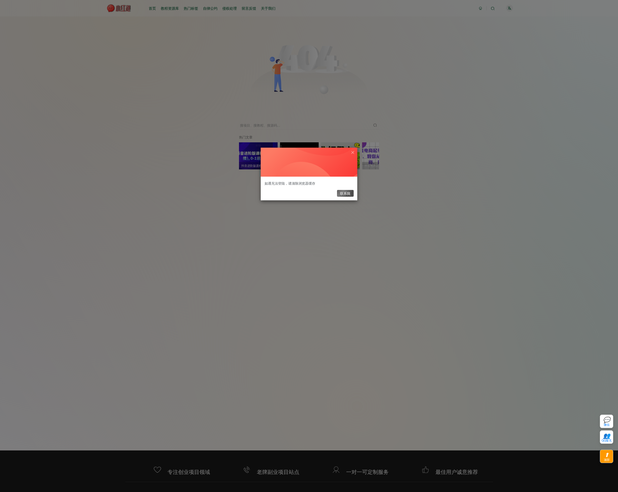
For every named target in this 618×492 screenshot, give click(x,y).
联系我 (345, 193)
